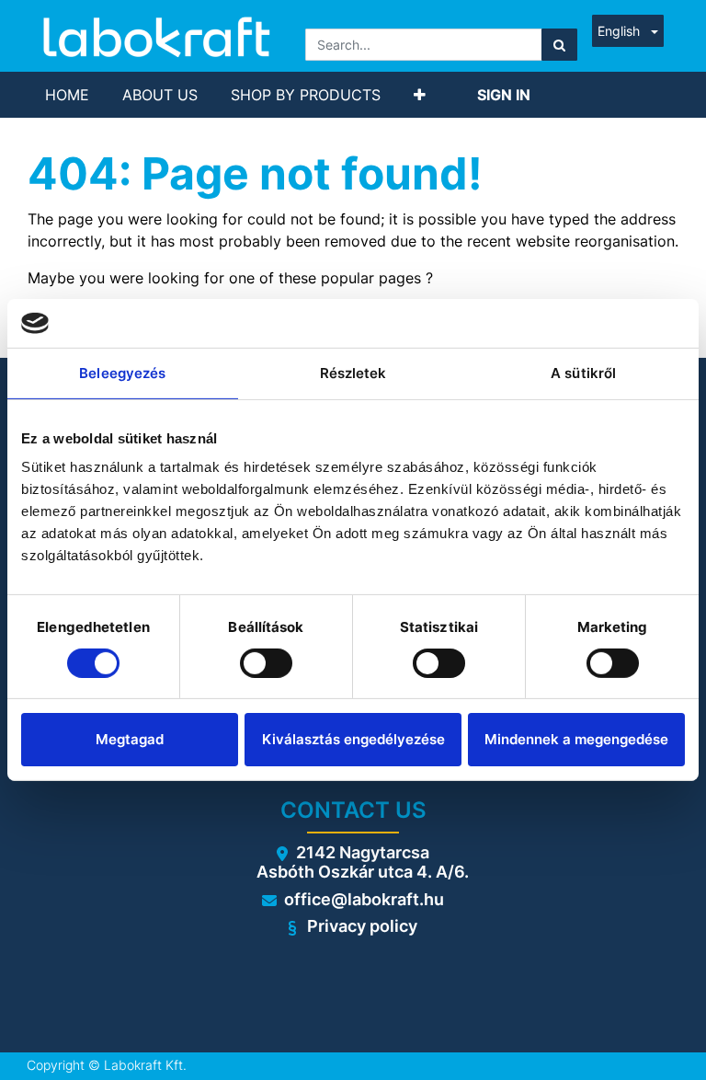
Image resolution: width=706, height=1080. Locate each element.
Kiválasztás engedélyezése (353, 739)
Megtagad (130, 739)
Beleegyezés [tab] (122, 372)
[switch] (266, 663)
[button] (419, 94)
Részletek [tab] (353, 372)
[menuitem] (67, 94)
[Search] (559, 45)
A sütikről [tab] (583, 372)
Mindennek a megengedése (576, 739)
